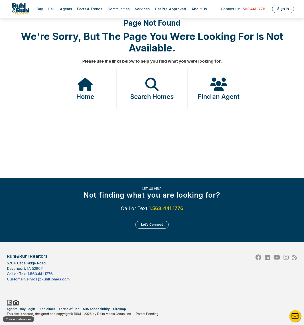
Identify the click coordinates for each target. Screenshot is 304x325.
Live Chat (295, 316)
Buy (39, 9)
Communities (118, 9)
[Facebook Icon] (258, 267)
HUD (16, 303)
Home (85, 96)
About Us (199, 9)
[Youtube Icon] (277, 267)
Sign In (283, 8)
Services (142, 9)
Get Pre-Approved (170, 9)
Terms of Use (69, 309)
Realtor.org (9, 303)
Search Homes (152, 96)
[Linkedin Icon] (267, 267)
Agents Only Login (21, 309)
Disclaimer (47, 309)
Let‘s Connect (152, 224)
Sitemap (119, 309)
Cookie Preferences (18, 319)
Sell (51, 9)
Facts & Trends (89, 9)
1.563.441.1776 (166, 208)
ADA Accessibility (96, 309)
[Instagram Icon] (286, 267)
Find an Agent (218, 96)
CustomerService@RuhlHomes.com (38, 279)
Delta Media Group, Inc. (114, 314)
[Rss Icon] (294, 267)
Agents (66, 9)
